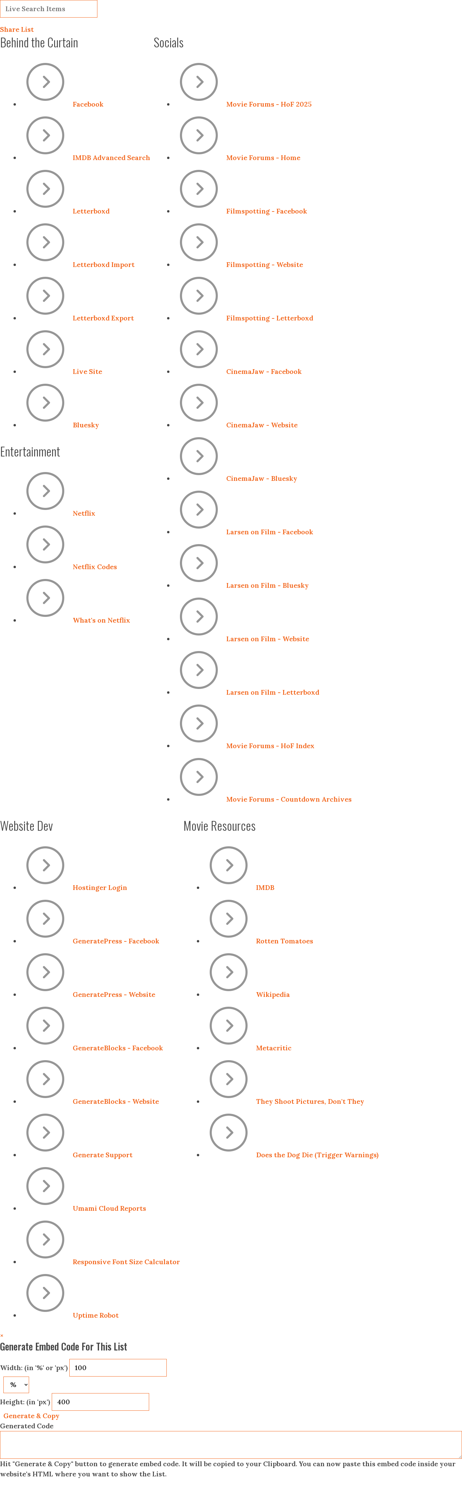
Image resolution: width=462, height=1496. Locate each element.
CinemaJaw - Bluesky (261, 478)
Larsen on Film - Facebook (269, 532)
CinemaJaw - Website (262, 425)
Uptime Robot (96, 1315)
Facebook (88, 104)
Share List (17, 29)
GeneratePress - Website (114, 994)
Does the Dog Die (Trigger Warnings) (317, 1155)
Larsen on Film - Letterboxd (272, 692)
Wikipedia (273, 994)
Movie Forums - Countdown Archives (289, 799)
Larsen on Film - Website (267, 638)
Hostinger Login (100, 887)
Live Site (87, 371)
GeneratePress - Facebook (116, 941)
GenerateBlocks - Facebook (118, 1048)
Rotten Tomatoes (284, 941)
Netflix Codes (95, 566)
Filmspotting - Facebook (266, 211)
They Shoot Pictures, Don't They (310, 1101)
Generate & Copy (31, 1415)
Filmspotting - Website (264, 264)
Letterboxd (91, 211)
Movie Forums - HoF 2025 (268, 104)
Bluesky (86, 425)
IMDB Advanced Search (111, 157)
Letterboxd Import (104, 264)
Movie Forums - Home (263, 157)
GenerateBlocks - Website (116, 1101)
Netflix (84, 513)
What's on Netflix (101, 620)
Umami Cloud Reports (109, 1208)
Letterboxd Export (103, 318)
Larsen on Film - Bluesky (267, 585)
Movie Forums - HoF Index (270, 745)
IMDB (265, 887)
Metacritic (274, 1048)
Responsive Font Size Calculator (126, 1261)
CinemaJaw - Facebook (264, 371)
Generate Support (103, 1155)
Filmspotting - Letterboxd (269, 318)
